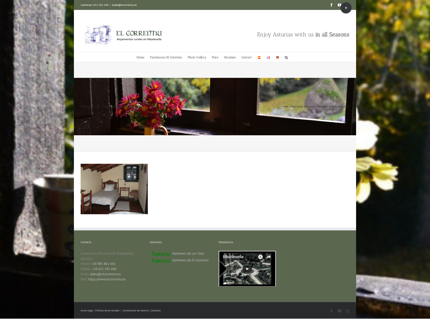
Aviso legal (87, 310)
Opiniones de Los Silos (188, 253)
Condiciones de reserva (135, 310)
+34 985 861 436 (103, 264)
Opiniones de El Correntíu (190, 260)
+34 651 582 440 (104, 269)
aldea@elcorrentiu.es (124, 5)
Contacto (155, 310)
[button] (286, 57)
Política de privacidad (107, 310)
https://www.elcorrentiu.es (107, 279)
